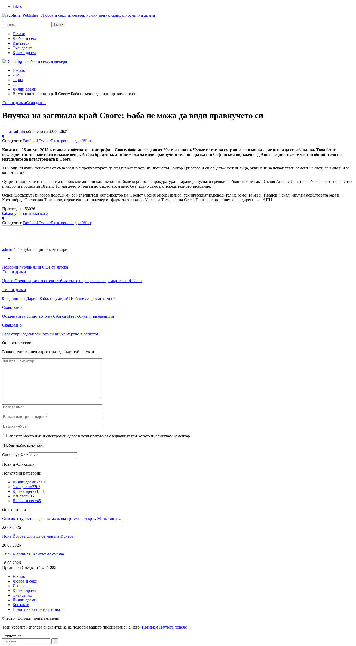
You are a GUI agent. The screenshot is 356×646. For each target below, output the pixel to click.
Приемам (150, 627)
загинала (30, 213)
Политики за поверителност (38, 609)
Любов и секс (25, 38)
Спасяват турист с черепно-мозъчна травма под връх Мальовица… (61, 518)
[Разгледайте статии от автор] (12, 244)
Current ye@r (15, 455)
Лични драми (14, 102)
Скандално (22, 48)
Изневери (21, 43)
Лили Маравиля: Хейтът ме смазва (33, 554)
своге (43, 213)
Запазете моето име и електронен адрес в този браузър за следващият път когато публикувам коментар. (99, 436)
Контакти (21, 604)
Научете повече (173, 627)
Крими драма (24, 52)
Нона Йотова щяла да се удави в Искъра (37, 536)
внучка (16, 213)
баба (6, 213)
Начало (19, 34)
